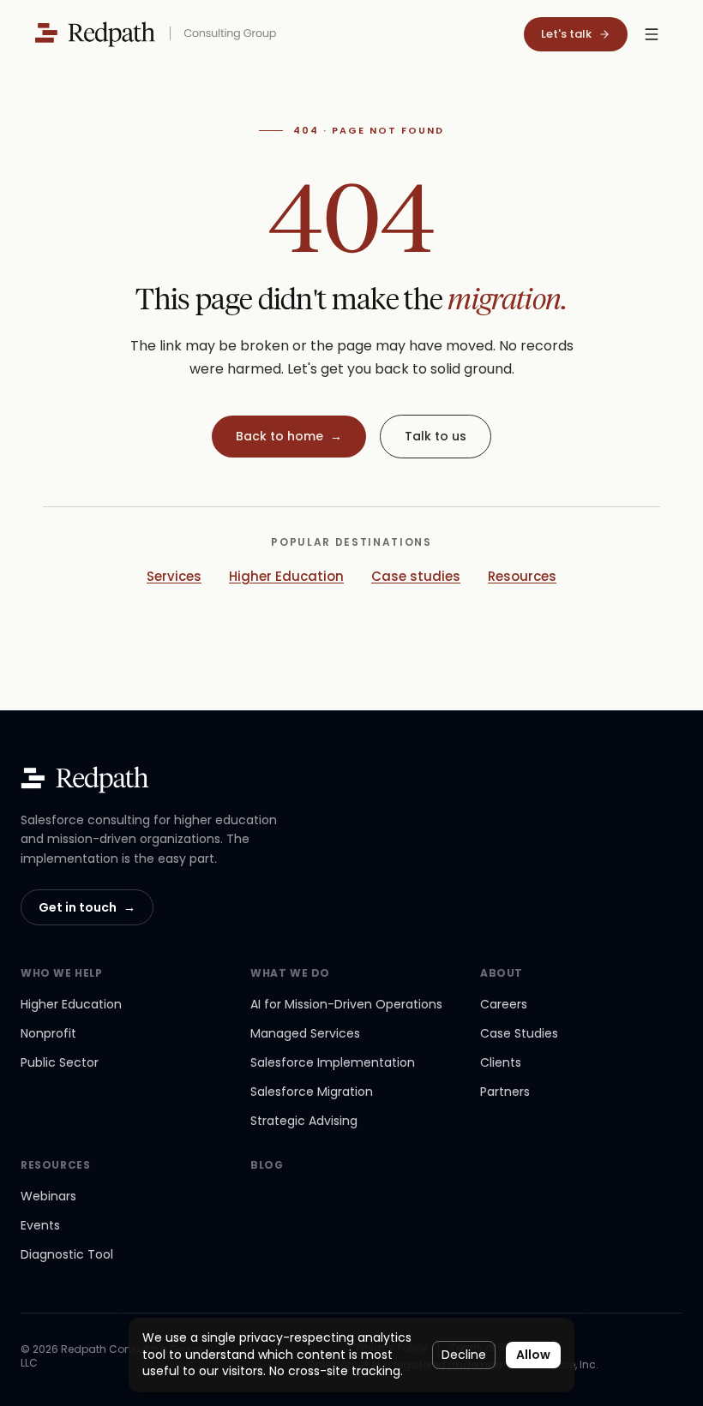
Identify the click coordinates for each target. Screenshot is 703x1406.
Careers (503, 1004)
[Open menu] (651, 34)
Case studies (415, 576)
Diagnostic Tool (67, 1254)
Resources (522, 576)
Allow (533, 1354)
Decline (464, 1354)
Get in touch (87, 907)
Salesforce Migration (311, 1091)
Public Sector (60, 1062)
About (501, 973)
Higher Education (286, 576)
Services (174, 576)
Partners (505, 1091)
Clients (500, 1062)
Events (40, 1225)
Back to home (289, 436)
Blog (266, 1165)
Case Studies (519, 1033)
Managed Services (305, 1033)
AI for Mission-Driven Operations (346, 1004)
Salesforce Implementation (332, 1062)
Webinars (48, 1196)
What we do (290, 973)
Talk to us (435, 436)
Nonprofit (48, 1033)
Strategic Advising (304, 1120)
